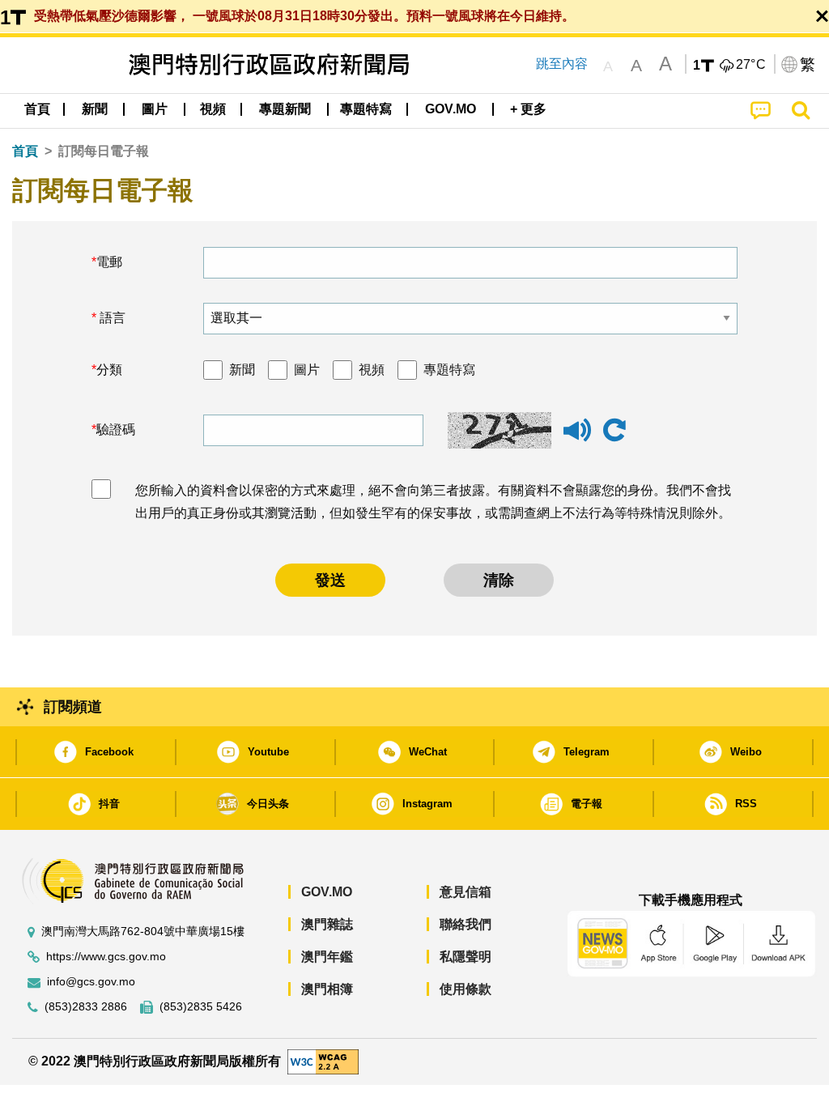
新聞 (242, 369)
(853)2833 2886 (86, 1007)
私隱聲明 (465, 956)
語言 (110, 318)
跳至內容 (562, 63)
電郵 (109, 262)
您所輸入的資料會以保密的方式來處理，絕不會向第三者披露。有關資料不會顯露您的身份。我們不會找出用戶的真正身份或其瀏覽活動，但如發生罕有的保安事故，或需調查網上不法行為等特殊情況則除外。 (433, 502)
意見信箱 (465, 892)
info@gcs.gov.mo (91, 982)
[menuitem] (95, 109)
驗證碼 (115, 429)
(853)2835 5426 (200, 1007)
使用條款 (465, 989)
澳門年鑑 (327, 956)
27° (751, 64)
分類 (109, 369)
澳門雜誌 (327, 924)
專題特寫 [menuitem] (366, 109)
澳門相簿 (327, 989)
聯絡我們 (465, 924)
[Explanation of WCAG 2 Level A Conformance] (323, 1061)
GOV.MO (326, 892)
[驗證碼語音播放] (577, 438)
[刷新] (614, 430)
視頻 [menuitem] (213, 109)
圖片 (307, 369)
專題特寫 (449, 369)
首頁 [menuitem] (37, 109)
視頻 (372, 369)
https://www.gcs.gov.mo (106, 957)
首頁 (25, 151)
